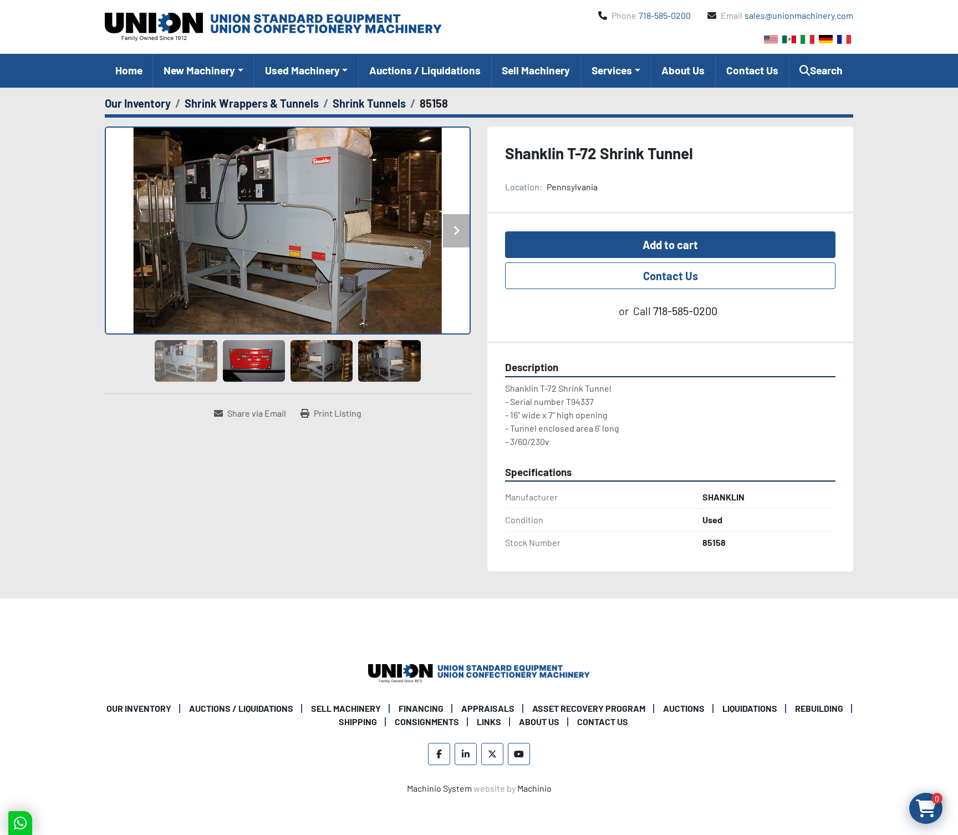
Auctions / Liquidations (425, 70)
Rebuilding (819, 708)
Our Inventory (138, 708)
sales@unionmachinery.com (799, 15)
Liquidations (749, 708)
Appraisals (487, 708)
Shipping (358, 721)
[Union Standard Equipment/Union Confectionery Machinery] (479, 672)
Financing (421, 708)
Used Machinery (302, 70)
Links (489, 721)
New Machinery (199, 70)
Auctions (684, 708)
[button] (203, 71)
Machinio (534, 788)
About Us (683, 70)
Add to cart (670, 244)
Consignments (427, 721)
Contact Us (752, 70)
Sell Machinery (536, 70)
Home (128, 70)
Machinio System (439, 788)
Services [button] (612, 70)
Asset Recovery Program (588, 708)
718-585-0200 (665, 15)
